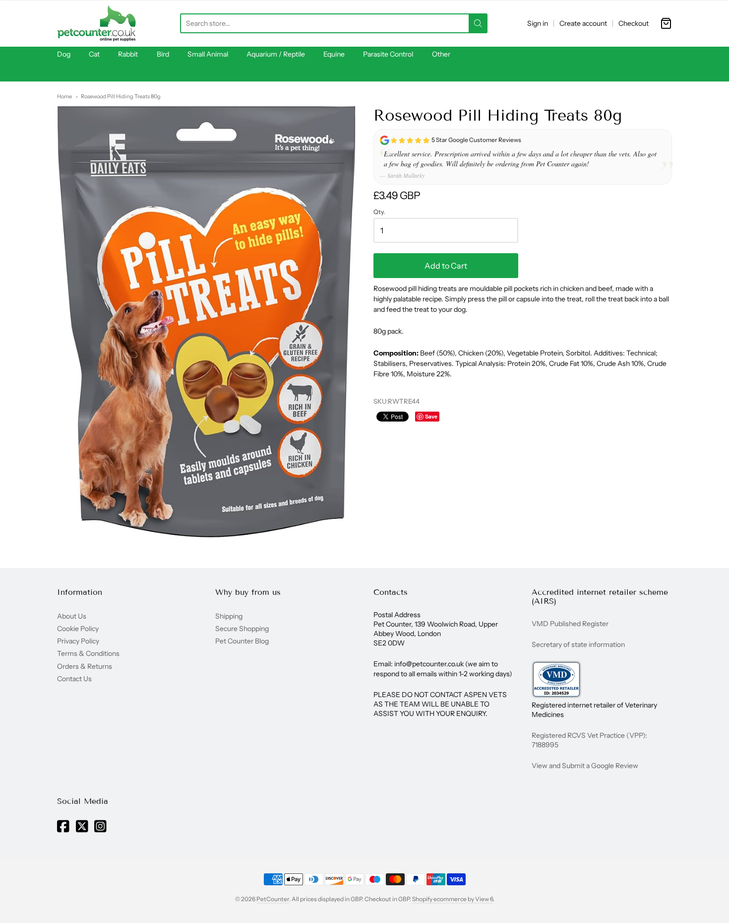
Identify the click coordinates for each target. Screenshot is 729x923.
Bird (163, 54)
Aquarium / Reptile (275, 54)
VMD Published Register (570, 623)
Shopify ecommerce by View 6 (452, 899)
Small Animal (207, 54)
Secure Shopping (242, 628)
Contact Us (74, 678)
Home (64, 96)
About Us (71, 616)
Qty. (379, 212)
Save (431, 416)
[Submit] (478, 23)
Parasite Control (388, 54)
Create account (583, 23)
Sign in (537, 23)
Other (441, 54)
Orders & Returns (84, 666)
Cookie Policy (78, 628)
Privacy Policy (78, 641)
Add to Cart (446, 266)
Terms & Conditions (88, 653)
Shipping (229, 616)
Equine (334, 54)
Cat (94, 54)
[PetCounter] (96, 23)
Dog (63, 54)
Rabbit (128, 54)
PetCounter (272, 899)
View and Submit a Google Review (585, 765)
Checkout (633, 23)
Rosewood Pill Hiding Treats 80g (121, 96)
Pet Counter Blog (242, 641)
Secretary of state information (578, 644)
